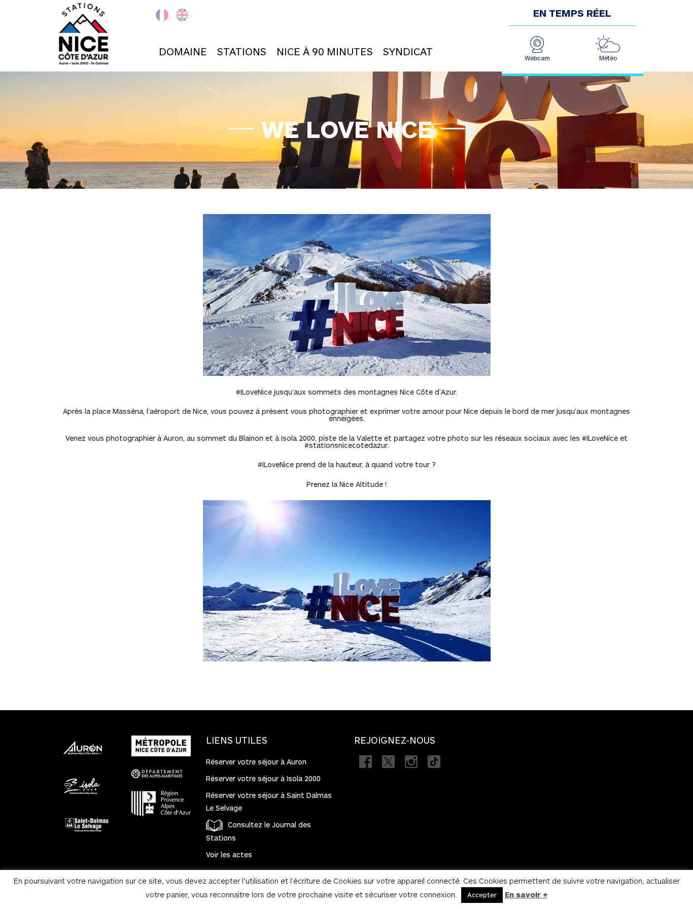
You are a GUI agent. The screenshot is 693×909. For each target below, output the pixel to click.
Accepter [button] (482, 895)
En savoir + (526, 894)
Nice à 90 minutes (324, 51)
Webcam (537, 57)
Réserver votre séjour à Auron (256, 761)
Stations (241, 51)
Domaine (183, 51)
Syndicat (408, 51)
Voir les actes (229, 854)
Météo (608, 57)
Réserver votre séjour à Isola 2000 (263, 778)
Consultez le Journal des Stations (258, 831)
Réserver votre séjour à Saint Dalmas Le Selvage (269, 801)
